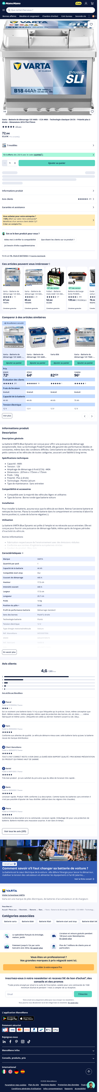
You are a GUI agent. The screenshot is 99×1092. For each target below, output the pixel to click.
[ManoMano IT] (4, 1072)
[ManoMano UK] (10, 1072)
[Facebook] (10, 1042)
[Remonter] (89, 1072)
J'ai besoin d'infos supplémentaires (19, 245)
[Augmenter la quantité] (15, 163)
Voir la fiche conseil (83, 879)
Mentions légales (48, 1084)
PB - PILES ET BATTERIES (19, 256)
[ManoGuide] (91, 1085)
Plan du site (33, 1084)
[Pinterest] (16, 1042)
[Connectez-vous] (86, 3)
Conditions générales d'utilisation (26, 1088)
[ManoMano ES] (23, 1072)
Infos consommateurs (53, 1088)
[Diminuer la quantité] (4, 163)
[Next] (92, 416)
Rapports (69, 1088)
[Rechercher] (9, 10)
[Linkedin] (4, 1042)
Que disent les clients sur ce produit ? (57, 239)
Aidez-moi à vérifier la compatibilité (20, 239)
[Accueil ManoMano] (37, 3)
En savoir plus (73, 1003)
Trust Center (86, 1084)
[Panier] (92, 3)
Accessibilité (80, 1088)
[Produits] (3, 10)
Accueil (4, 910)
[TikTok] (29, 1042)
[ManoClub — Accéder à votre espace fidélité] (78, 3)
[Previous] (85, 416)
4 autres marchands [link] (37, 256)
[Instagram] (23, 1042)
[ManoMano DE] (16, 1072)
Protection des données (68, 1084)
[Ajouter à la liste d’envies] (92, 111)
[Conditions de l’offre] (93, 154)
